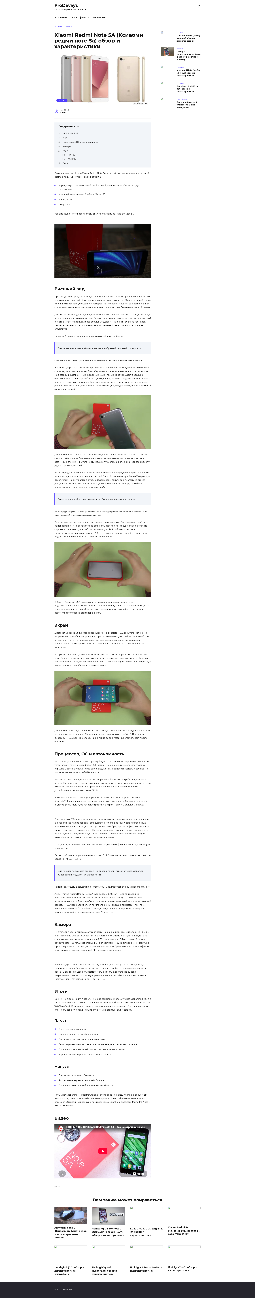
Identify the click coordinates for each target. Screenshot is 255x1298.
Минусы (72, 159)
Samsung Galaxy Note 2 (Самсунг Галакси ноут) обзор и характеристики (108, 1232)
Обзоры (62, 100)
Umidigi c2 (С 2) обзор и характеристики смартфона (69, 1270)
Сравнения (61, 17)
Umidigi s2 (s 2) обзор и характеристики (182, 1269)
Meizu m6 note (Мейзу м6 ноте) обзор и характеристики (188, 38)
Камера (67, 146)
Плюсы (71, 155)
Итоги (66, 151)
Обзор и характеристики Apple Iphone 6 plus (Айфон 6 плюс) (189, 55)
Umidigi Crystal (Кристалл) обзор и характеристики (104, 1270)
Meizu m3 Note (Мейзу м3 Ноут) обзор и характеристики (188, 73)
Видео (66, 163)
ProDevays (66, 5)
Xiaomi (59, 1186)
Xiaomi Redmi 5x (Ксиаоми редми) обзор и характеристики (184, 1230)
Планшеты (99, 17)
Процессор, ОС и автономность (80, 142)
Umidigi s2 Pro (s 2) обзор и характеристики (146, 1269)
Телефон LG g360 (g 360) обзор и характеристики (187, 89)
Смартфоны (79, 17)
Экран (66, 137)
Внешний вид (71, 133)
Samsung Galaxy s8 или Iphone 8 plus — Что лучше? (187, 105)
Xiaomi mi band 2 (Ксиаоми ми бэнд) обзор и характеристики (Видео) (70, 1232)
